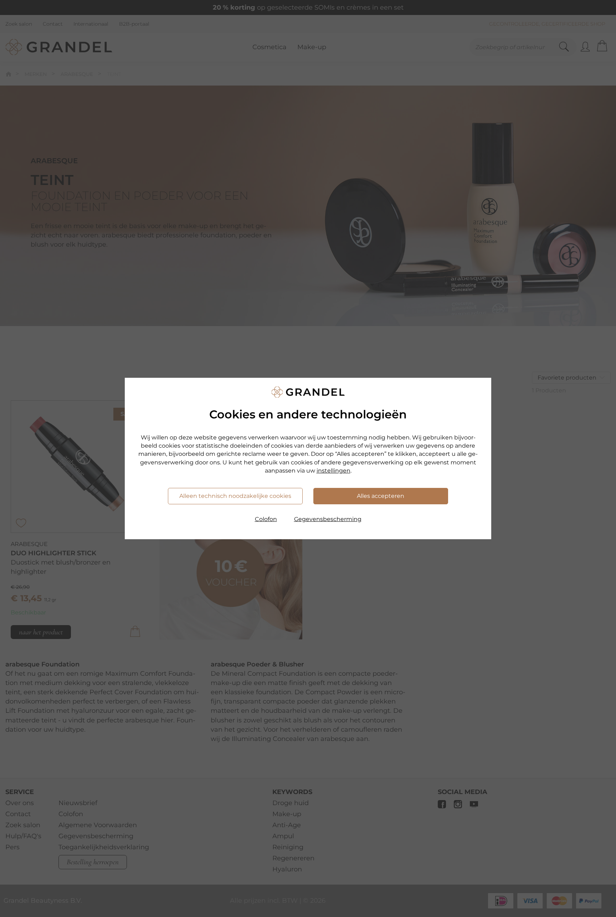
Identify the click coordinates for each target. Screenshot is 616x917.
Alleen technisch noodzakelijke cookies (235, 496)
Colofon (266, 519)
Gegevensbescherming (327, 519)
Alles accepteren (380, 496)
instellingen (333, 470)
